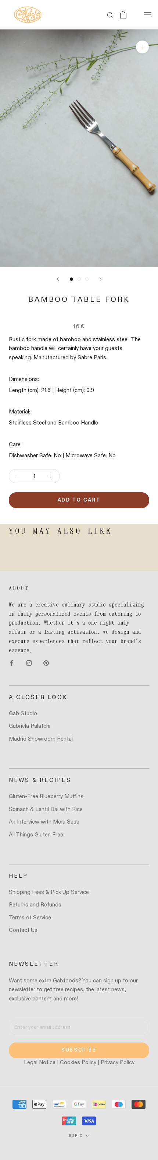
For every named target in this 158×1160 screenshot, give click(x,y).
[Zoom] (142, 47)
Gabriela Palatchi (29, 726)
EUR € (76, 1136)
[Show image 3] (87, 279)
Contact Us (23, 930)
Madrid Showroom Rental (41, 739)
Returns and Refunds (35, 905)
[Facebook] (11, 663)
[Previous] (58, 279)
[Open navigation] (147, 15)
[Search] (110, 15)
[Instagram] (29, 663)
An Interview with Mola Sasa (44, 822)
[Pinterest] (46, 663)
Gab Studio (23, 713)
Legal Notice (39, 1062)
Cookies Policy (78, 1062)
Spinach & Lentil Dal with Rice (46, 809)
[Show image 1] (71, 279)
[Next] (101, 279)
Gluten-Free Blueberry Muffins (46, 796)
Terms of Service (30, 917)
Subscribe (78, 1050)
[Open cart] (123, 14)
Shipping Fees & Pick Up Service (49, 892)
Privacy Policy (117, 1062)
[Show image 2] (79, 279)
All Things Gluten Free (36, 835)
